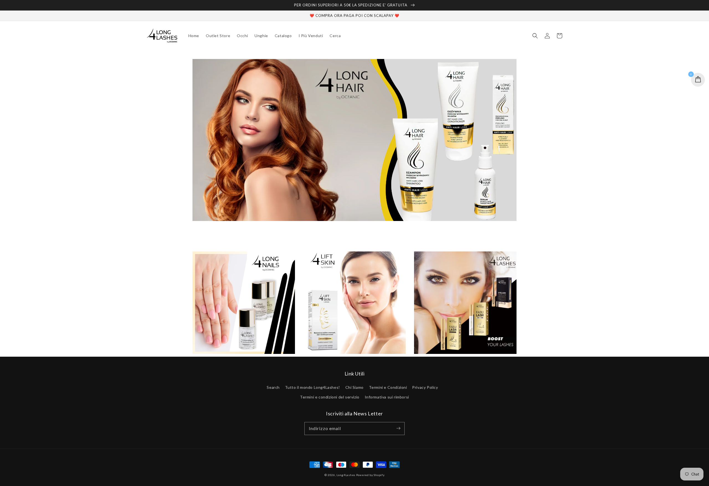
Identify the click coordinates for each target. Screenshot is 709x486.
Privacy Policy (425, 387)
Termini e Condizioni (388, 387)
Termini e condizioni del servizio (329, 397)
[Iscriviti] (398, 428)
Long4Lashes (345, 475)
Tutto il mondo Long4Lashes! (312, 387)
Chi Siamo (354, 387)
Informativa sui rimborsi (387, 397)
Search (273, 387)
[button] (535, 36)
